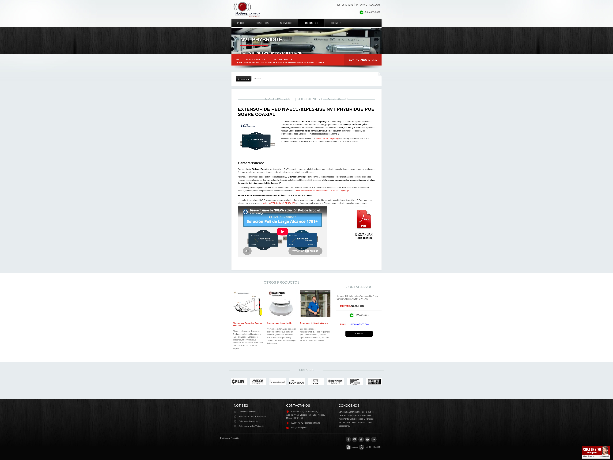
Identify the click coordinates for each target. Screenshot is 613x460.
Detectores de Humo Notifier (280, 323)
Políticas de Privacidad (230, 438)
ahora (363, 59)
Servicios (286, 23)
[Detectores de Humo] (282, 303)
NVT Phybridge (283, 59)
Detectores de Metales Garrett (314, 323)
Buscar (244, 79)
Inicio (240, 23)
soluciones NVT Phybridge (327, 138)
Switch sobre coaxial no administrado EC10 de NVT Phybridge (322, 191)
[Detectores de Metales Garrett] (315, 303)
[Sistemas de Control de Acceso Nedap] (248, 303)
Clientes (335, 23)
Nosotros (262, 23)
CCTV (267, 59)
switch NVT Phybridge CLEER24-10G (279, 203)
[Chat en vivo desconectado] (596, 451)
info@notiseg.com (368, 5)
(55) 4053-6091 (373, 12)
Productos (311, 23)
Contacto (359, 334)
